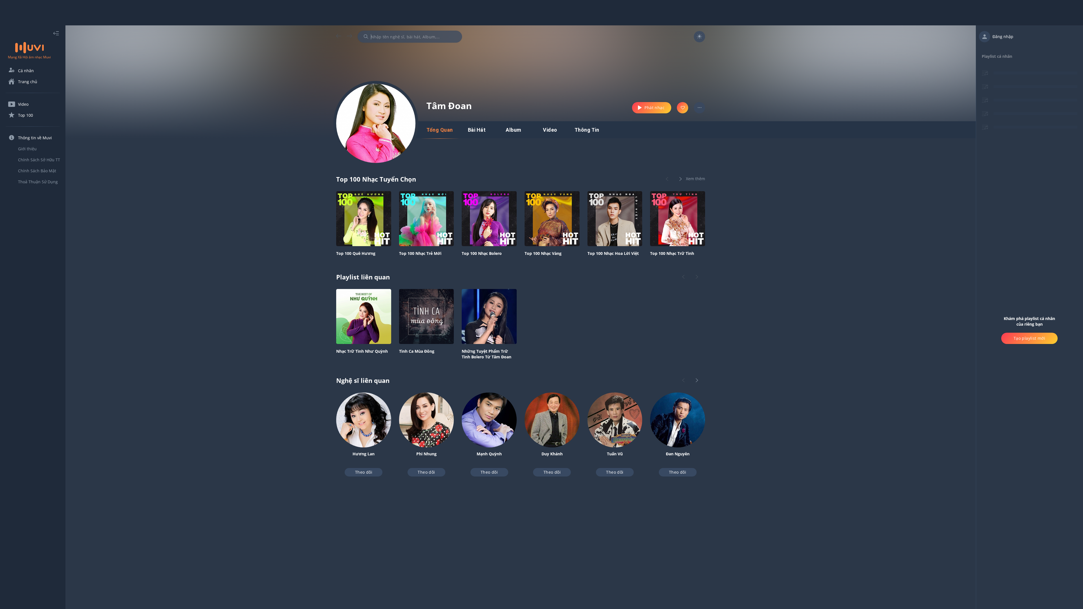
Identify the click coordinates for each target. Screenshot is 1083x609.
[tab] (440, 130)
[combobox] (410, 37)
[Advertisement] (541, 12)
